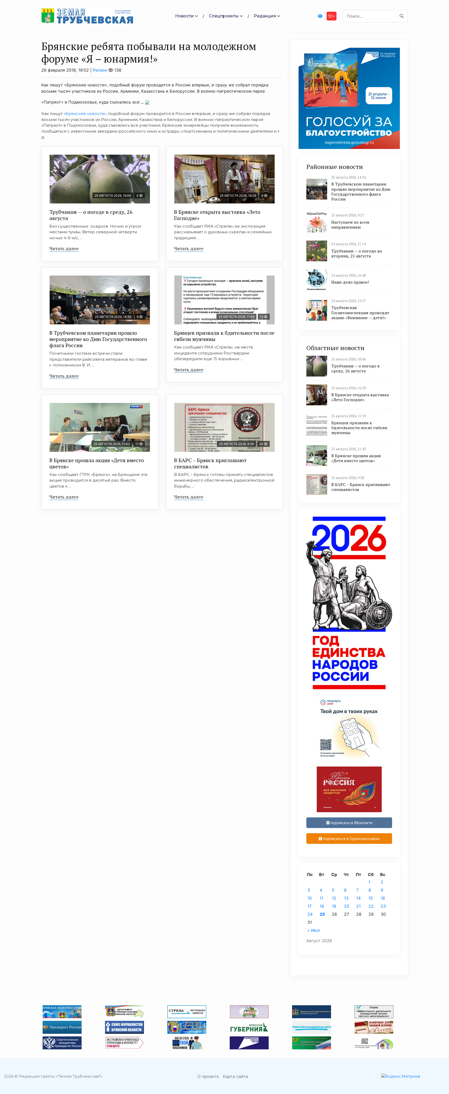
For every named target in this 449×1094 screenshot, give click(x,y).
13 (346, 898)
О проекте (208, 1076)
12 (334, 898)
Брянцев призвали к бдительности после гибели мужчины (224, 336)
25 (322, 914)
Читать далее (64, 248)
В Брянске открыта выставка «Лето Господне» (217, 215)
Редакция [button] (265, 15)
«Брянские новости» (85, 113)
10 (309, 898)
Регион (100, 70)
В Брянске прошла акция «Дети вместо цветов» (96, 463)
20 (346, 906)
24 (310, 914)
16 (383, 898)
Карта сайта (235, 1076)
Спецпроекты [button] (224, 15)
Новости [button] (184, 15)
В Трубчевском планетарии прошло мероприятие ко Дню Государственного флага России (98, 339)
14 (358, 898)
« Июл (313, 930)
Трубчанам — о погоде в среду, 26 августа (91, 215)
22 (371, 906)
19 (334, 906)
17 (309, 906)
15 (370, 898)
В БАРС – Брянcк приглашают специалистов (210, 463)
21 (358, 906)
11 (321, 898)
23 (383, 906)
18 (322, 906)
